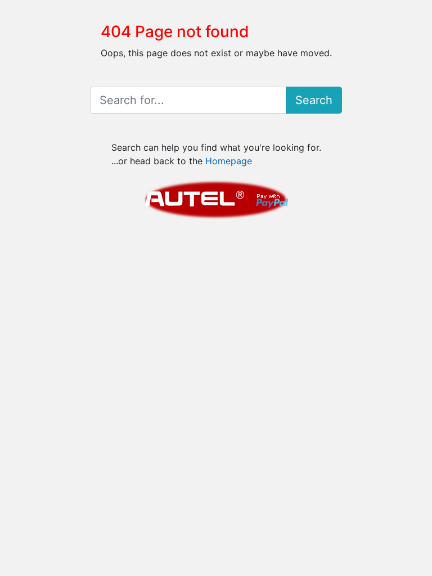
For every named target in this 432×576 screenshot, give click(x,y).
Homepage (228, 160)
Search (313, 100)
